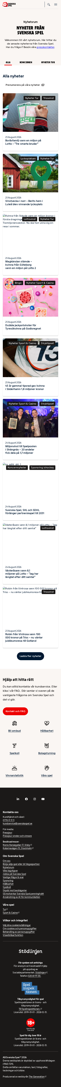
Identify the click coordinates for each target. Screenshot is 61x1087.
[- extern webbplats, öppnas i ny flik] (18, 799)
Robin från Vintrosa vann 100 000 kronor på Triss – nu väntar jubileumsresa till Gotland (24, 637)
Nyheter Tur (48, 62)
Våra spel (46, 775)
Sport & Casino (10, 912)
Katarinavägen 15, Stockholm (17, 848)
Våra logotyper (10, 870)
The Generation (37, 1076)
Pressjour (7, 832)
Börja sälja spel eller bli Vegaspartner (21, 864)
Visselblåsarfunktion (13, 935)
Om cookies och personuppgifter (19, 928)
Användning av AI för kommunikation (21, 897)
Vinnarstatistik (14, 775)
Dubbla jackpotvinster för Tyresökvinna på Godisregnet (23, 327)
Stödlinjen (40, 972)
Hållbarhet (46, 730)
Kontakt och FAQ (15, 711)
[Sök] (49, 4)
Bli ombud (14, 730)
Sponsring (8, 880)
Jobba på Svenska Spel (14, 874)
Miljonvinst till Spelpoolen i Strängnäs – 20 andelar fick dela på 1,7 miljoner (20, 450)
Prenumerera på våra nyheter (23, 84)
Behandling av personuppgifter (19, 931)
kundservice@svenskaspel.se (17, 823)
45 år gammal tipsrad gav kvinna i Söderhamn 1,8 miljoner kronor (25, 387)
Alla (8, 62)
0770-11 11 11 (8, 820)
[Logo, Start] (9, 4)
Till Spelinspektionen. (29, 1009)
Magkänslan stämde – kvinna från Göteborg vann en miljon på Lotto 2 (20, 265)
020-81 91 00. (34, 975)
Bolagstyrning (47, 753)
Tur (4, 909)
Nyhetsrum (8, 867)
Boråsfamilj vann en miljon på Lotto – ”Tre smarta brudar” (23, 142)
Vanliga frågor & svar (13, 877)
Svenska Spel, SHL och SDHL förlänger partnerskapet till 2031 (24, 511)
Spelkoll (14, 753)
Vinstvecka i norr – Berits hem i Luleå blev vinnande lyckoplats (24, 202)
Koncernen (26, 62)
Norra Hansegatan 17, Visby (16, 845)
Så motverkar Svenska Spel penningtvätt (23, 893)
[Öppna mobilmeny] (55, 4)
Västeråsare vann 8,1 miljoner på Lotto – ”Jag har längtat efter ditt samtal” (21, 574)
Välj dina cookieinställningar (17, 925)
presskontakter (45, 47)
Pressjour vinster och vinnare (17, 835)
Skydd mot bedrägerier (15, 890)
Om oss (6, 860)
